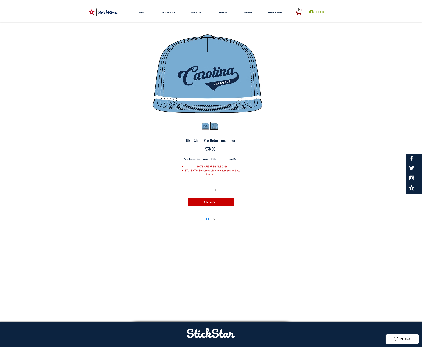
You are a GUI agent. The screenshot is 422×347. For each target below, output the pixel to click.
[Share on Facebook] (208, 219)
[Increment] (216, 190)
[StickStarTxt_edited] (411, 188)
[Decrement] (206, 190)
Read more (210, 174)
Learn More (233, 159)
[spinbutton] (211, 190)
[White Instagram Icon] (411, 178)
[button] (299, 11)
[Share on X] (214, 219)
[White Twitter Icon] (411, 168)
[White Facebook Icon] (411, 158)
